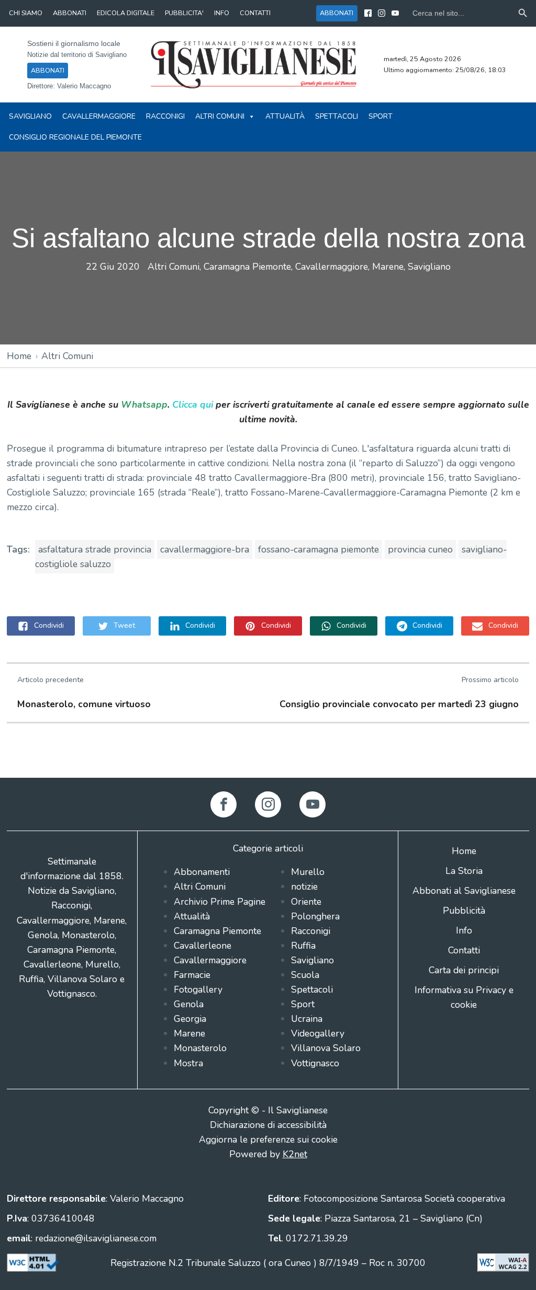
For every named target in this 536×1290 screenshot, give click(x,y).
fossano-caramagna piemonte (318, 549)
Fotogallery (198, 989)
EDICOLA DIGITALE (125, 12)
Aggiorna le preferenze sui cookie (268, 1139)
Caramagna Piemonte (247, 266)
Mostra (188, 1063)
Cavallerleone (202, 945)
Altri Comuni (219, 116)
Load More (268, 753)
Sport (380, 116)
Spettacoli (336, 116)
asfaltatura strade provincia (94, 549)
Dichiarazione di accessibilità (268, 1125)
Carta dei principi (464, 970)
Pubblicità (464, 910)
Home (19, 356)
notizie (304, 886)
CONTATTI (255, 12)
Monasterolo (200, 1048)
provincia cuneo (420, 549)
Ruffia (303, 945)
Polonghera (315, 916)
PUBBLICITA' (184, 12)
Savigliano (30, 116)
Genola (189, 1004)
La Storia (464, 871)
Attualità (285, 116)
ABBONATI (69, 12)
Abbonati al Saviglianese (464, 890)
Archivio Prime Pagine (219, 901)
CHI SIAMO (25, 12)
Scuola (305, 975)
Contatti (464, 950)
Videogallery (317, 1033)
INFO (221, 12)
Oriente (306, 901)
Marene (388, 266)
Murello (308, 872)
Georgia (190, 1018)
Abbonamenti (202, 872)
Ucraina (306, 1018)
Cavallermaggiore (99, 116)
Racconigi (165, 116)
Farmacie (192, 975)
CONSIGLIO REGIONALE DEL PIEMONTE (75, 137)
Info (464, 930)
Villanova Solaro (326, 1048)
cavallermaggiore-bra (204, 549)
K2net (295, 1154)
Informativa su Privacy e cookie (464, 997)
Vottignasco (315, 1063)
